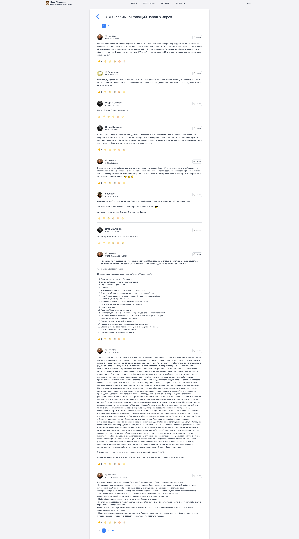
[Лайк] (99, 116)
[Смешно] (115, 61)
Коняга (112, 36)
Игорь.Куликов (113, 102)
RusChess (58, 2)
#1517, (107, 130)
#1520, (108, 232)
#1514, (107, 39)
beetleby (110, 193)
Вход (248, 3)
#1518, (107, 163)
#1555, (107, 477)
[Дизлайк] (105, 61)
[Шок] (124, 61)
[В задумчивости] (110, 61)
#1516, (107, 105)
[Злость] (119, 61)
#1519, (107, 196)
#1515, (107, 75)
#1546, (108, 256)
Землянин (113, 72)
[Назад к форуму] (100, 17)
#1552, (107, 352)
